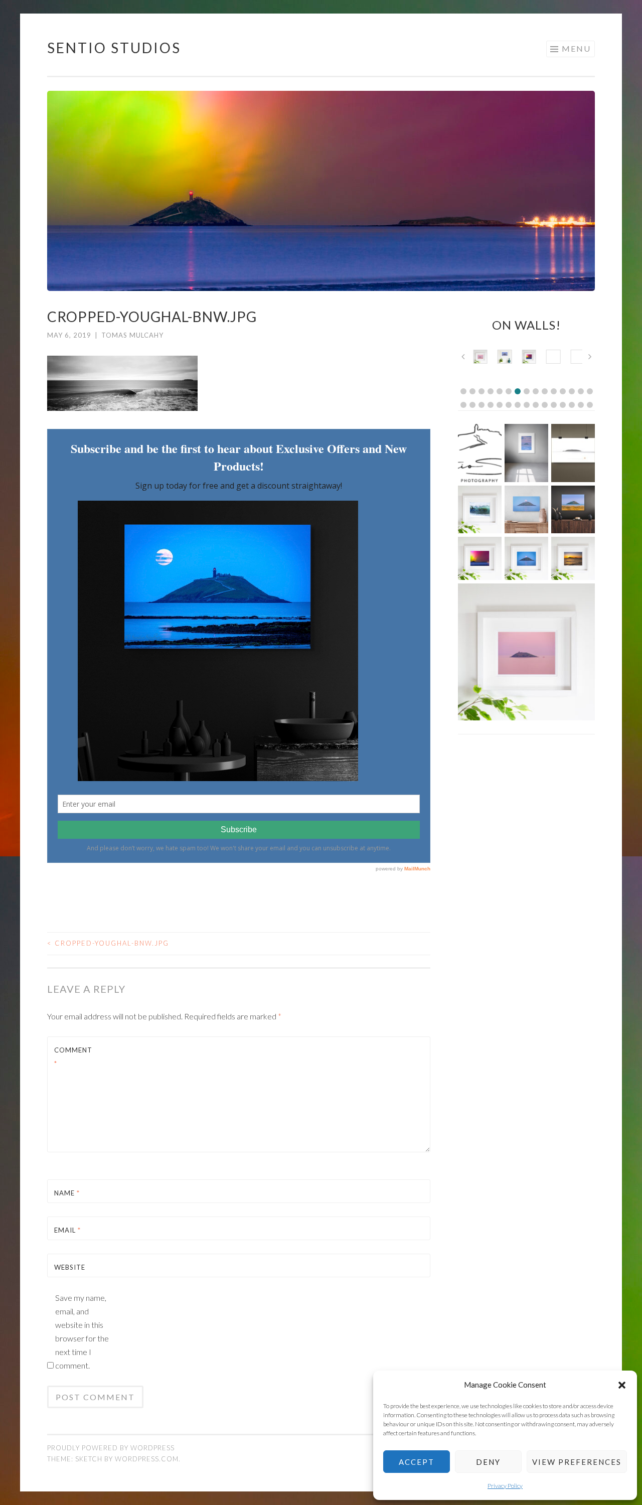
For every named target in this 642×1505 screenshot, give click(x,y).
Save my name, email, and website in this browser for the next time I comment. (82, 1331)
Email (67, 1230)
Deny (488, 1461)
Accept (416, 1461)
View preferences (576, 1461)
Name (67, 1193)
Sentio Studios (114, 47)
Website (69, 1267)
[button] (622, 1385)
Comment (73, 1057)
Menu (576, 48)
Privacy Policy (505, 1485)
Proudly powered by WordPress (111, 1448)
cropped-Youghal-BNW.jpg (108, 943)
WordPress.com (147, 1459)
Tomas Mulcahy (132, 335)
